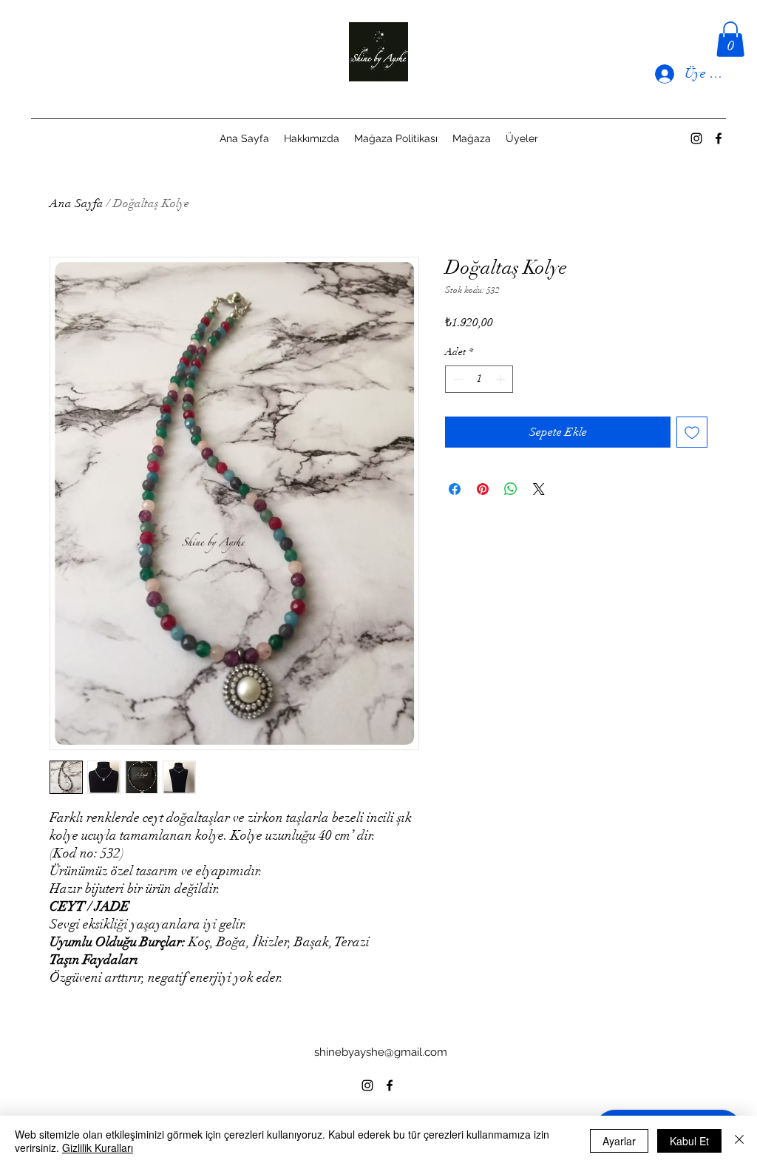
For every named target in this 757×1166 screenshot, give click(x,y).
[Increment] (501, 379)
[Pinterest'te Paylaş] (483, 489)
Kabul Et (689, 1140)
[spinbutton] (479, 379)
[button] (730, 39)
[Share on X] (539, 489)
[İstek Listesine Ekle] (691, 432)
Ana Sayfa (76, 203)
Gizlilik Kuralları (97, 1147)
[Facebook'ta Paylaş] (455, 489)
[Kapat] (739, 1141)
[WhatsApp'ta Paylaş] (511, 489)
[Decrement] (456, 379)
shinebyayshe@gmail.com (380, 1052)
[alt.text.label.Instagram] (696, 138)
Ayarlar (619, 1140)
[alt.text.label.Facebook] (718, 138)
